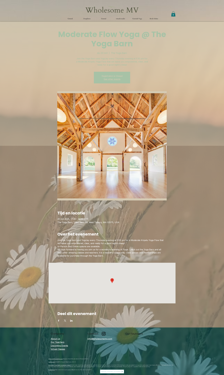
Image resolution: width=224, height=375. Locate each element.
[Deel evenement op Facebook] (58, 321)
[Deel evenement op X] (65, 321)
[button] (87, 18)
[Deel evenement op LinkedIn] (71, 321)
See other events (112, 79)
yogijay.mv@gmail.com (92, 366)
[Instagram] (103, 333)
